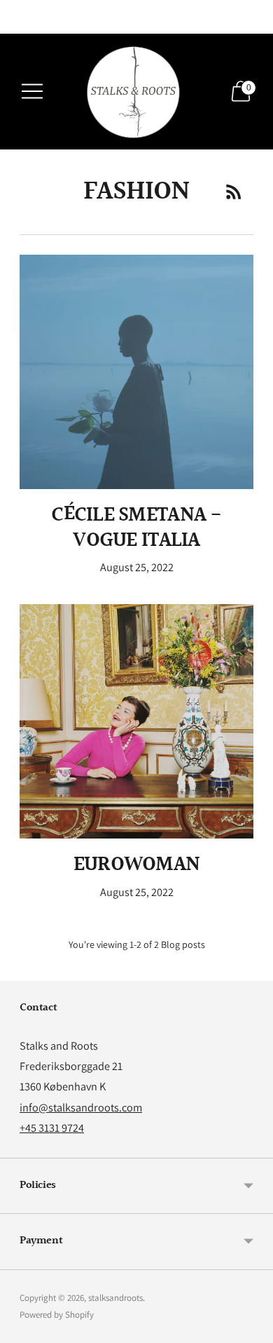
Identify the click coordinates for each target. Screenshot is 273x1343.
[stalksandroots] (136, 91)
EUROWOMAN (137, 864)
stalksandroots (115, 1298)
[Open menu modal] (32, 91)
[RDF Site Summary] (233, 191)
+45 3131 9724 (52, 1127)
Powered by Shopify (57, 1315)
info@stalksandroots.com (81, 1107)
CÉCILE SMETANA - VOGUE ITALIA (136, 527)
